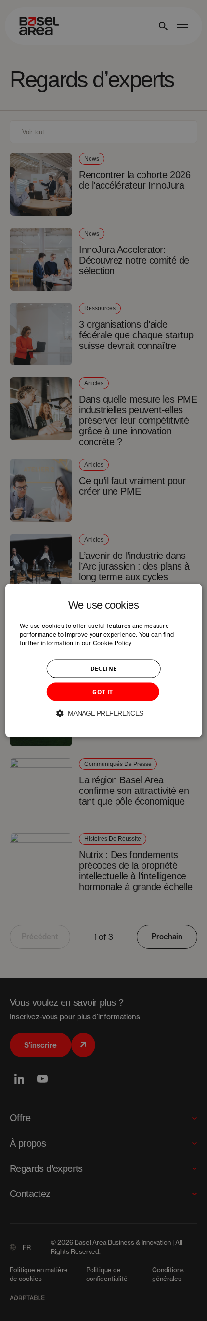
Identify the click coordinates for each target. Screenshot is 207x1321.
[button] (103, 713)
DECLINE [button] (104, 669)
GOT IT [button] (102, 692)
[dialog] (103, 660)
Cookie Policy (112, 643)
